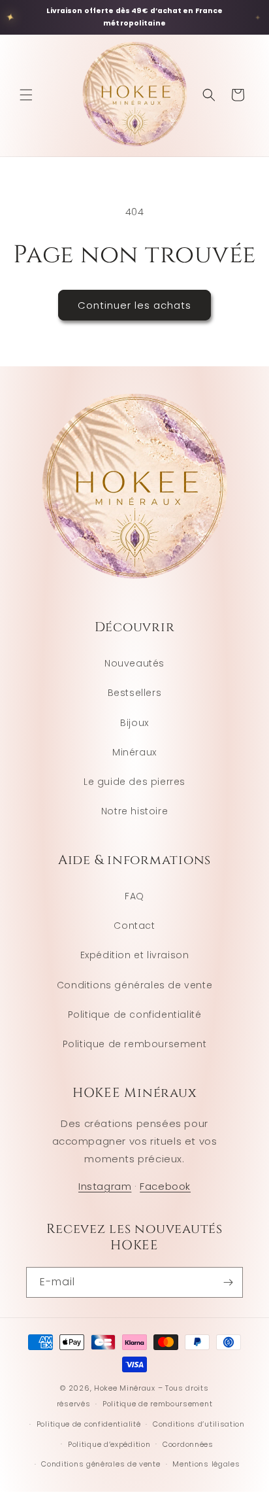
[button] (26, 94)
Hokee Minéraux (124, 1388)
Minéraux (134, 752)
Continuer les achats (134, 305)
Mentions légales (206, 1464)
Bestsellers (135, 692)
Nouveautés (134, 663)
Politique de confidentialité (135, 1014)
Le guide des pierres (134, 781)
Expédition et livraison (134, 955)
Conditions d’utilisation (199, 1424)
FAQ (134, 896)
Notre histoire (134, 811)
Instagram (104, 1186)
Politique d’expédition (109, 1444)
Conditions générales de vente (134, 985)
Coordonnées (188, 1444)
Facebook (165, 1186)
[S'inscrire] (228, 1282)
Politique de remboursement (135, 1043)
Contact (134, 925)
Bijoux (134, 722)
